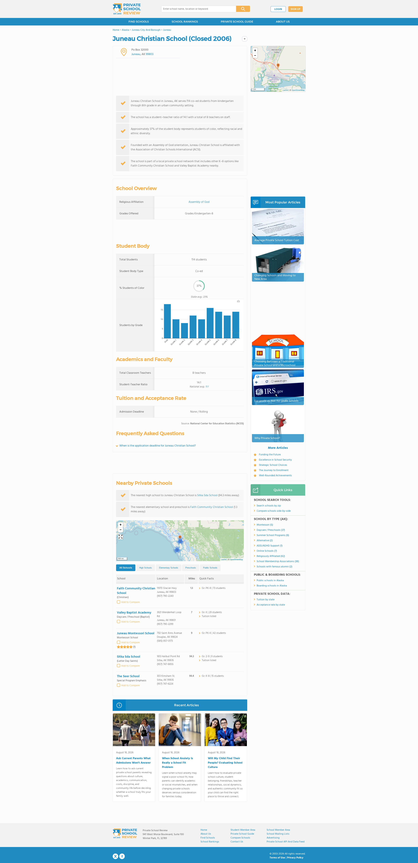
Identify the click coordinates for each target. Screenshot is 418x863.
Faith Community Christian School (211, 507)
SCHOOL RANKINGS (185, 21)
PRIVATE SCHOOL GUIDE (237, 21)
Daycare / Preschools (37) (271, 530)
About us (206, 834)
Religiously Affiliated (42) (271, 556)
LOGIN (278, 9)
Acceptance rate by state (271, 605)
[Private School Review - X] (115, 856)
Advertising (273, 838)
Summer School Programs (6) (273, 535)
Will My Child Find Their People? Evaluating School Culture (225, 762)
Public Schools (210, 568)
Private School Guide (242, 834)
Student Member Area (243, 830)
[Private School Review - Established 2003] (127, 9)
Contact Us (237, 842)
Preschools (190, 568)
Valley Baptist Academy (134, 612)
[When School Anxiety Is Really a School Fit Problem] (180, 730)
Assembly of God (199, 202)
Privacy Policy (295, 858)
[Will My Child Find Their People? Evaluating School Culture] (226, 730)
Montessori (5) (265, 525)
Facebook (122, 856)
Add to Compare (130, 602)
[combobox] (196, 9)
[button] (177, 550)
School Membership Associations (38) (278, 561)
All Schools (125, 567)
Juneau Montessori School (135, 633)
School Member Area (278, 830)
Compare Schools (240, 838)
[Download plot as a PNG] (238, 301)
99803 (149, 54)
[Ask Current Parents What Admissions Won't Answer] (134, 730)
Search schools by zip (269, 506)
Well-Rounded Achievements (275, 475)
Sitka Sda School (207, 495)
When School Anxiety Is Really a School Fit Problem (177, 762)
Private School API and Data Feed (286, 842)
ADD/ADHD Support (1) (269, 546)
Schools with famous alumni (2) (274, 567)
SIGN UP (295, 9)
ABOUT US (283, 21)
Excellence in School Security (275, 460)
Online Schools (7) (267, 551)
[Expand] (120, 537)
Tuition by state (265, 600)
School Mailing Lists (278, 834)
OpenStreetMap (236, 559)
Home (204, 830)
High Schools (145, 568)
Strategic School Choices (273, 465)
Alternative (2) (265, 541)
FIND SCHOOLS (139, 21)
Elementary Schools (168, 568)
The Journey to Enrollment (274, 470)
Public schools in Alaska (270, 581)
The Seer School (128, 676)
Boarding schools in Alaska (272, 586)
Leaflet (223, 559)
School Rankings (210, 842)
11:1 (207, 387)
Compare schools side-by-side (274, 511)
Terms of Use (277, 858)
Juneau (135, 54)
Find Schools (208, 838)
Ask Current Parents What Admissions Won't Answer (133, 760)
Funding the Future (270, 455)
